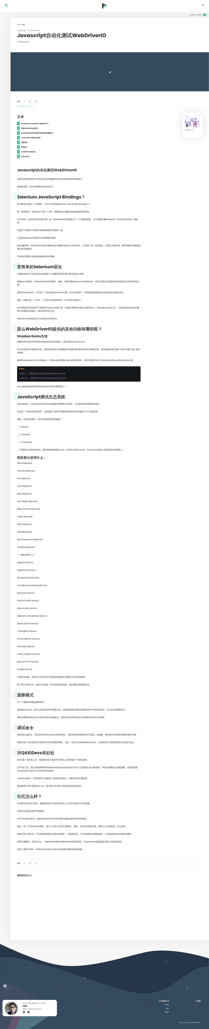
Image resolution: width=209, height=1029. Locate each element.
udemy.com (189, 130)
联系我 (167, 1012)
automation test (23, 42)
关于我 (167, 1005)
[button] (24, 101)
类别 (167, 1008)
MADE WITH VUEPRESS (194, 1022)
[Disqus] (109, 907)
